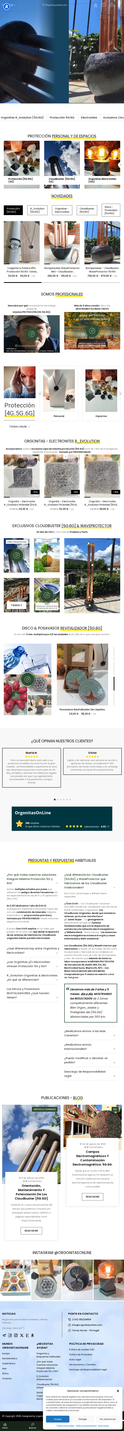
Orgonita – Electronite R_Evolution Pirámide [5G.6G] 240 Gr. (62, 505)
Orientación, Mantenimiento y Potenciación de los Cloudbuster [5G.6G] (31, 1192)
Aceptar (58, 1419)
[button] (117, 1390)
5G (115, 1109)
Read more (31, 1230)
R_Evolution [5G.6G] (37, 210)
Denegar (82, 1419)
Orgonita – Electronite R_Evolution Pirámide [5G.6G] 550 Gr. (102, 505)
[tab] (33, 879)
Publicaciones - (62, 1097)
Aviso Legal (103, 1425)
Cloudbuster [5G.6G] (87, 210)
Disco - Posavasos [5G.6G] (111, 210)
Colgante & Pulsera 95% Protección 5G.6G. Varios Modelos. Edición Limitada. (21, 271)
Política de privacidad (86, 1425)
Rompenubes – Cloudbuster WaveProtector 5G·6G (102, 269)
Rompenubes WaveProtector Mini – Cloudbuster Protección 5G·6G (62, 271)
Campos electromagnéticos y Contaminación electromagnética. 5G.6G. (93, 1158)
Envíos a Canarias (44, 1109)
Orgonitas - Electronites (62, 210)
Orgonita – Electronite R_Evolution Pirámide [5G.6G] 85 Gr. (21, 505)
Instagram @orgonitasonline (62, 1252)
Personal (59, 416)
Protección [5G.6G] (13, 210)
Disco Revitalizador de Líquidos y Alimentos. (81, 711)
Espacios (101, 416)
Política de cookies (65, 1425)
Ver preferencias (108, 1419)
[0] (112, 5)
